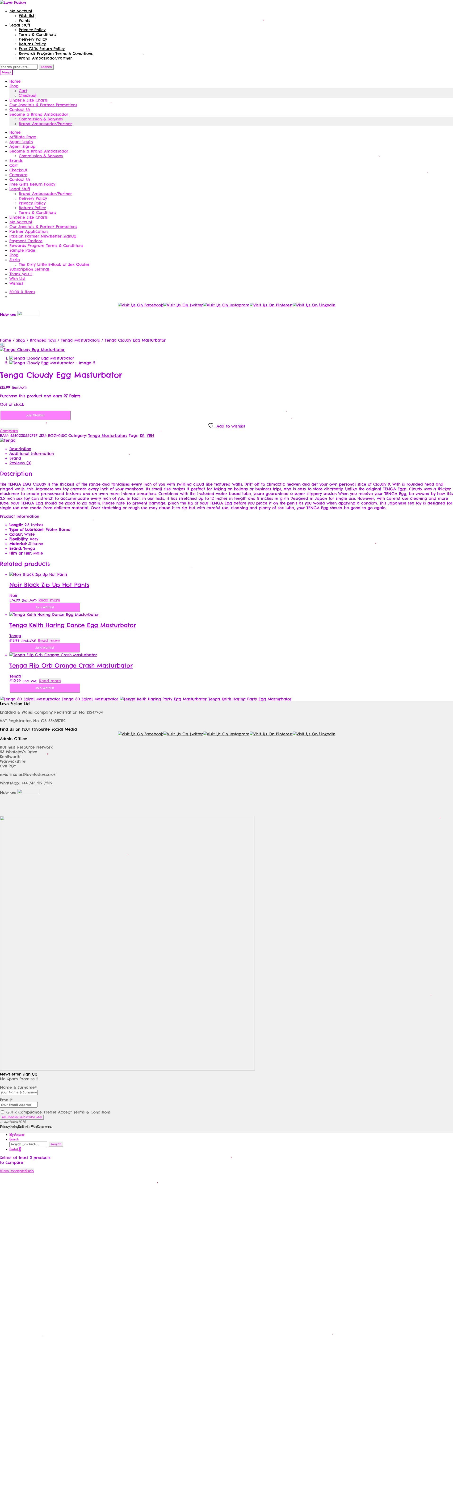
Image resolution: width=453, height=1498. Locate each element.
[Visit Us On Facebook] (140, 305)
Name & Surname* (18, 1087)
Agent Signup (22, 146)
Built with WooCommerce (34, 1126)
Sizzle (14, 259)
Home (15, 81)
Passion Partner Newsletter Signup (42, 236)
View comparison (17, 1170)
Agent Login (21, 141)
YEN (150, 435)
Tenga (15, 635)
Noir (13, 595)
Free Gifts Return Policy (42, 48)
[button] (2, 345)
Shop (13, 86)
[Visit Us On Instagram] (226, 305)
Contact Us (19, 109)
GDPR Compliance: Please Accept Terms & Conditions (58, 1112)
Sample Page (22, 250)
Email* (6, 1099)
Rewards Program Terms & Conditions (56, 53)
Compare (18, 174)
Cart (23, 90)
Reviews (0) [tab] (20, 463)
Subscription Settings (29, 269)
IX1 (142, 435)
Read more (49, 600)
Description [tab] (20, 448)
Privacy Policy (32, 29)
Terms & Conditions (37, 34)
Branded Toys (43, 340)
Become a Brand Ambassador (38, 114)
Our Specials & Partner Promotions (43, 104)
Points (24, 20)
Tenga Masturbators (80, 340)
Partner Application (28, 231)
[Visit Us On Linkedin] (314, 305)
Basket (15, 1149)
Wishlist (16, 283)
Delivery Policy (33, 39)
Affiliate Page (22, 137)
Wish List (17, 278)
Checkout (28, 95)
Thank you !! (20, 273)
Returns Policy (32, 44)
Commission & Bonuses (41, 119)
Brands (16, 160)
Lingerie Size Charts (28, 100)
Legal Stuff (19, 25)
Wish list (26, 15)
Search (46, 67)
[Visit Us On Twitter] (183, 305)
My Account (20, 10)
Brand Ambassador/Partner (45, 58)
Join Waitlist (35, 415)
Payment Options (25, 240)
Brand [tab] (15, 458)
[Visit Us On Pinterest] (271, 305)
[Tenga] (8, 440)
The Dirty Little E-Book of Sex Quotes (54, 264)
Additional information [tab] (31, 453)
